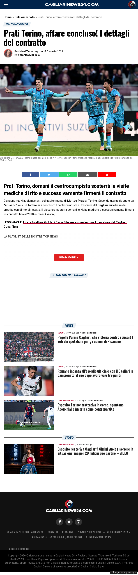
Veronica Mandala (29, 54)
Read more (67, 257)
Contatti (53, 532)
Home (8, 17)
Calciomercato (25, 17)
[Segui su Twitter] (69, 521)
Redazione (67, 532)
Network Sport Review (98, 537)
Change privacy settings (124, 572)
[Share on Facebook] (31, 174)
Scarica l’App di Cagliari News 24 (25, 532)
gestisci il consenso (19, 549)
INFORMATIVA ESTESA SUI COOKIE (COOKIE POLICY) (56, 537)
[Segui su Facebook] (59, 521)
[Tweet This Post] (49, 174)
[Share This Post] (68, 174)
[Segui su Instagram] (78, 521)
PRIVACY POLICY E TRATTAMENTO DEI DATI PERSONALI (104, 532)
